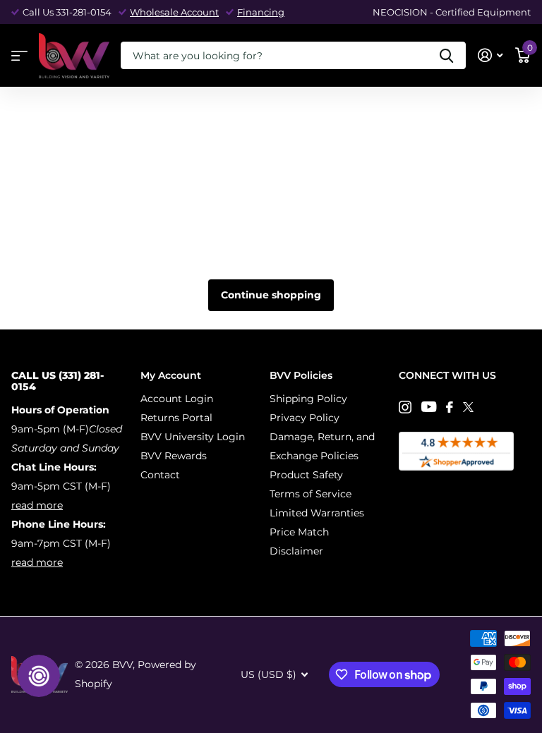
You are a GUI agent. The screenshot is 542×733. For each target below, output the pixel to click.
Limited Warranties (317, 513)
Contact (160, 474)
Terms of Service (310, 493)
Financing (260, 12)
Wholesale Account (174, 12)
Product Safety (306, 474)
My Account (170, 375)
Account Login (176, 398)
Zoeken (446, 55)
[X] (468, 407)
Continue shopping (271, 295)
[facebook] (449, 407)
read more (37, 505)
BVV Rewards (173, 455)
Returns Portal (176, 417)
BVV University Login (192, 436)
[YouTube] (428, 406)
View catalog (19, 56)
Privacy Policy (304, 417)
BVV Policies (301, 375)
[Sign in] (490, 55)
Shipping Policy (308, 398)
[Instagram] (405, 407)
